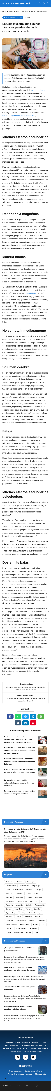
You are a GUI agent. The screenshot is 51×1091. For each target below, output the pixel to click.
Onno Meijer (31, 293)
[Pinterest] (33, 722)
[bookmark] (47, 3)
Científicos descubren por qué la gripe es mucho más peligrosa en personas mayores (19, 772)
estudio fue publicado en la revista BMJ (18, 116)
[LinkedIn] (25, 722)
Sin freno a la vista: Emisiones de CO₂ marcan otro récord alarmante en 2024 (25, 830)
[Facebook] (10, 716)
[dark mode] (44, 3)
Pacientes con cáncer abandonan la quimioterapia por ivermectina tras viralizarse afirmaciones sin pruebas (18, 739)
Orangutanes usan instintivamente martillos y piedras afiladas (18, 1007)
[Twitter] (25, 716)
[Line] (40, 716)
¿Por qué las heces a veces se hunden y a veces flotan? (20, 949)
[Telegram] (33, 716)
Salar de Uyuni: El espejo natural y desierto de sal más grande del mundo (19, 968)
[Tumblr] (18, 722)
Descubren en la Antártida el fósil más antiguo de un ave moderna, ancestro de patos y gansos (19, 750)
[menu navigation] (3, 3)
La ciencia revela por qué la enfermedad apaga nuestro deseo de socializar (19, 783)
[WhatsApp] (18, 716)
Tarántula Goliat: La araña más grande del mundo (19, 988)
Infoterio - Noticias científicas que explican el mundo (28, 1086)
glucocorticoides (39, 90)
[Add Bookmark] (27, 17)
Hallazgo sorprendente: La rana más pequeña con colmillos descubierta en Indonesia (19, 761)
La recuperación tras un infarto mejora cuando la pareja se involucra (19, 792)
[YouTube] (33, 1057)
